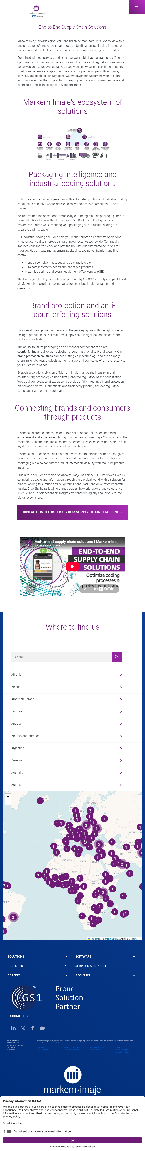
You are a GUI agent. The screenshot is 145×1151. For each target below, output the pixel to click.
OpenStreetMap (110, 938)
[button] (8, 796)
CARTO (137, 938)
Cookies (117, 1047)
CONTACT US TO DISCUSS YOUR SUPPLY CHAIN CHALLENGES (73, 512)
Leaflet (94, 938)
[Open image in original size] (36, 11)
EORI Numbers (44, 1050)
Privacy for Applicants (97, 1047)
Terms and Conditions (71, 1050)
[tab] (39, 958)
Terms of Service (95, 1050)
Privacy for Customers (71, 1047)
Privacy (41, 1047)
